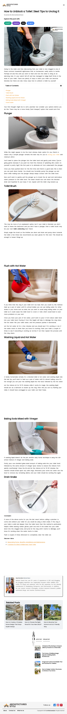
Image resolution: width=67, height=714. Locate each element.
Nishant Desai (19, 15)
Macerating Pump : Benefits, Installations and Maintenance (26, 542)
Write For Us (20, 710)
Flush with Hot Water (12, 95)
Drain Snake (9, 102)
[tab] (39, 639)
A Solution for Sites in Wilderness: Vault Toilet (22, 544)
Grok (23, 23)
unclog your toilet (53, 155)
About (5, 710)
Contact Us (12, 710)
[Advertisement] (33, 251)
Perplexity (16, 23)
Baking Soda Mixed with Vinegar (16, 100)
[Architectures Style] (15, 705)
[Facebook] (55, 706)
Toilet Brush (9, 93)
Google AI (30, 23)
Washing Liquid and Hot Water (15, 98)
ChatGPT (7, 23)
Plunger (8, 90)
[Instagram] (58, 706)
